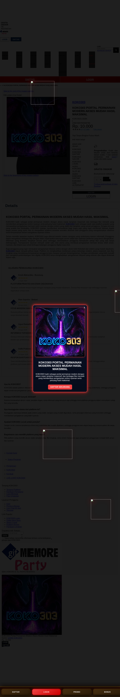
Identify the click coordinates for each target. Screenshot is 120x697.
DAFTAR (16, 692)
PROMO (76, 692)
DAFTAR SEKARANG (60, 387)
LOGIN (46, 692)
